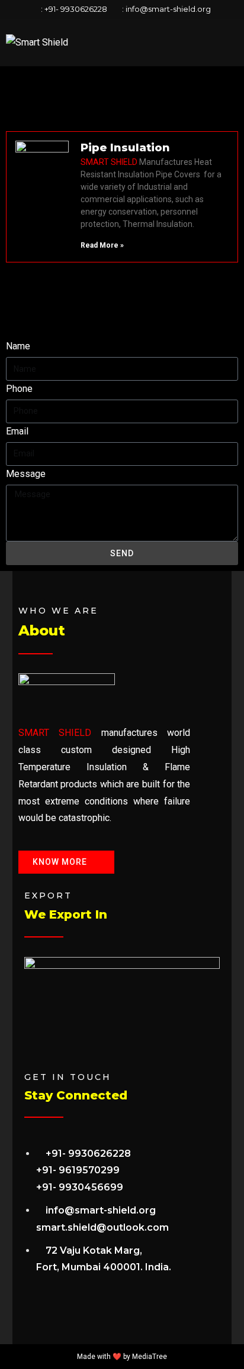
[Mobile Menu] (234, 42)
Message (26, 473)
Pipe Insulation (125, 147)
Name (18, 346)
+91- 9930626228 (75, 9)
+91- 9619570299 (78, 1170)
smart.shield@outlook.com (102, 1227)
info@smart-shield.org (168, 9)
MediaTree (149, 1356)
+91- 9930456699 (79, 1187)
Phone (19, 388)
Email (17, 431)
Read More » (102, 245)
